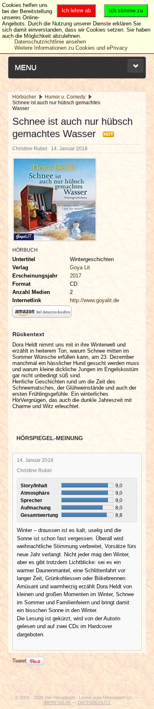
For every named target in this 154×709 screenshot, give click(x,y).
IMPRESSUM (57, 702)
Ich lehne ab (76, 10)
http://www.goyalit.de (94, 300)
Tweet (19, 661)
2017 (75, 276)
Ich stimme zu (126, 10)
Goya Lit (80, 267)
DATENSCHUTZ (94, 702)
